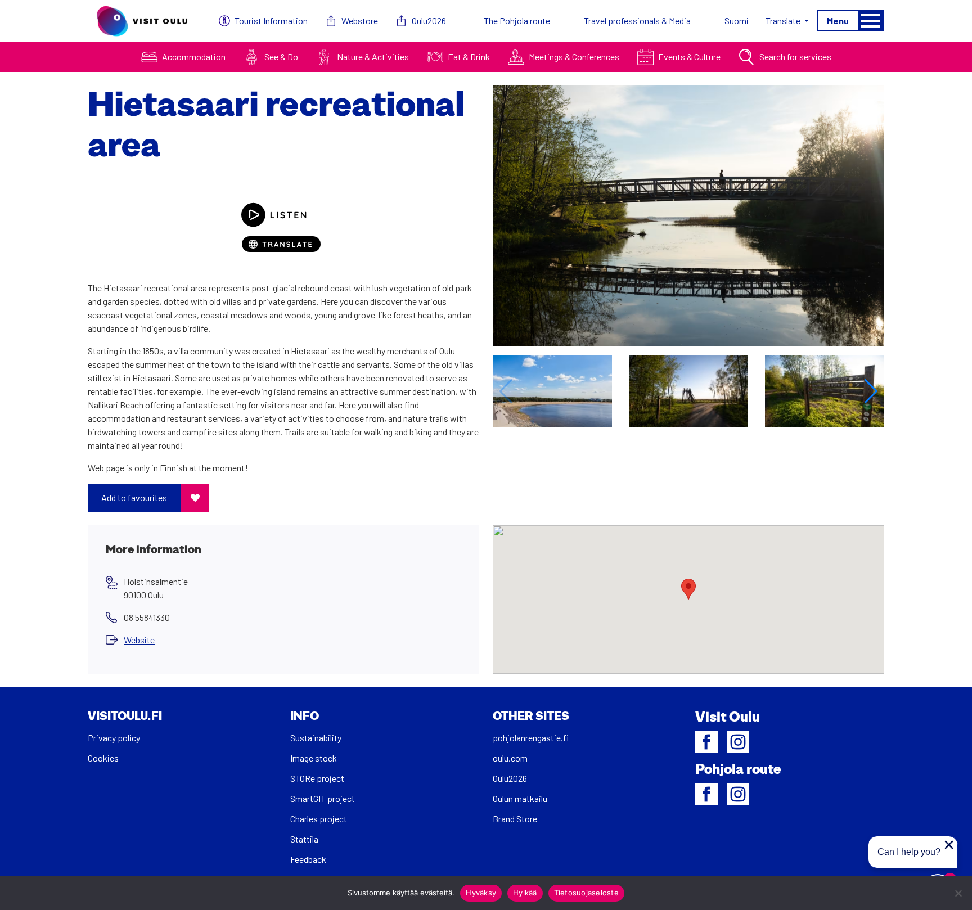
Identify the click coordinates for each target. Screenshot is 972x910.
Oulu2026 (429, 20)
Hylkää (525, 892)
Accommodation (194, 56)
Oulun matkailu (520, 798)
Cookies (103, 758)
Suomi (736, 20)
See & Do (281, 56)
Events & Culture (689, 56)
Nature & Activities (373, 56)
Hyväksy (481, 892)
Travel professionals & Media (637, 20)
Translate (784, 20)
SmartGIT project (322, 798)
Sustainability (315, 737)
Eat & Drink (469, 56)
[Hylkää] (958, 893)
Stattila (304, 839)
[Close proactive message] (949, 845)
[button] (871, 391)
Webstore (359, 20)
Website (139, 639)
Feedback (308, 859)
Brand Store (515, 818)
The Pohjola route (517, 20)
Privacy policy (114, 737)
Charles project (318, 818)
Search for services (795, 56)
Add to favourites (134, 497)
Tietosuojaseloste (586, 892)
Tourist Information (271, 20)
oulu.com (510, 758)
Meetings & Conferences (574, 56)
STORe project (317, 778)
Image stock (313, 758)
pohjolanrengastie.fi (531, 737)
